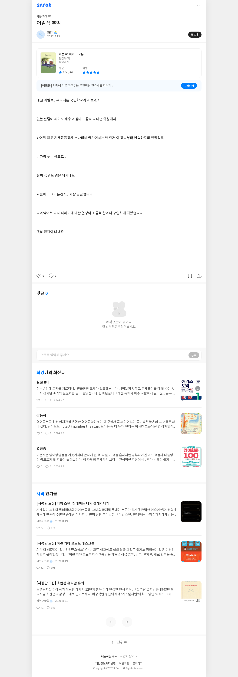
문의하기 (137, 663)
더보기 (199, 5)
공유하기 (199, 275)
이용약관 (124, 663)
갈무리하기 (190, 275)
